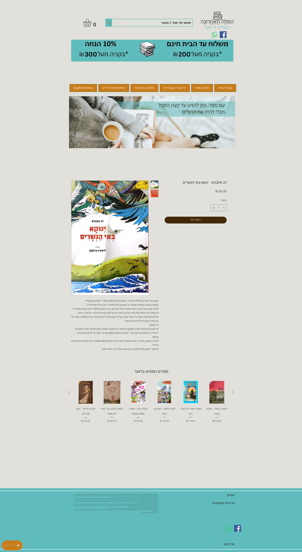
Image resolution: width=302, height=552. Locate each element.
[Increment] (213, 208)
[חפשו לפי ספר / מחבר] (109, 22)
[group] (151, 404)
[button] (92, 23)
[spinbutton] (219, 208)
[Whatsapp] (214, 34)
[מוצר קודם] (233, 392)
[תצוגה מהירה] (217, 392)
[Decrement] (224, 208)
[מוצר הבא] (69, 392)
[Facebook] (223, 34)
